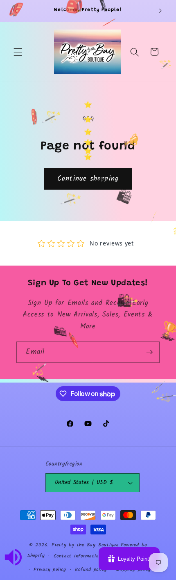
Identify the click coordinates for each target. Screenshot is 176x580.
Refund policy (91, 569)
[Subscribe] (149, 352)
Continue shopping (88, 178)
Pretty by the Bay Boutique (85, 545)
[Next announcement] (160, 11)
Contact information (78, 556)
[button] (18, 52)
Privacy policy (50, 569)
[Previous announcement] (16, 11)
